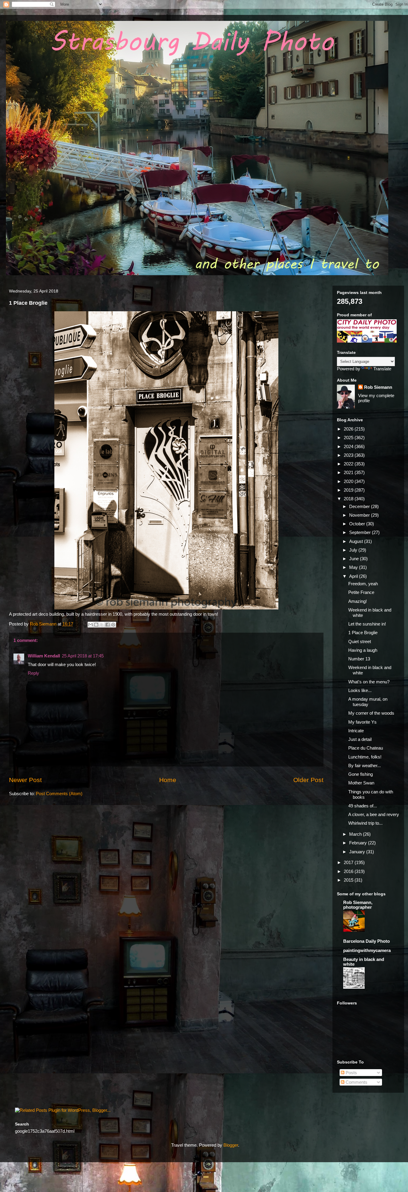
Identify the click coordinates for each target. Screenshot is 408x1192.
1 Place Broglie (363, 632)
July (353, 549)
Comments (355, 1082)
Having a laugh (362, 650)
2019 (349, 490)
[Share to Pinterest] (113, 625)
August (356, 541)
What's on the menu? (368, 681)
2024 (349, 446)
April (354, 576)
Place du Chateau (365, 747)
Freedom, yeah (363, 583)
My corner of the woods (371, 713)
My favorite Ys (362, 722)
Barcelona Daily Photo (366, 941)
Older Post (308, 779)
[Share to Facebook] (108, 625)
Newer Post (25, 779)
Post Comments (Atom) (59, 793)
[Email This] (90, 625)
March (356, 834)
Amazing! (357, 601)
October (357, 523)
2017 (349, 862)
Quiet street (359, 641)
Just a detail (360, 739)
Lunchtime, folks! (364, 756)
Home (167, 779)
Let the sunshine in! (367, 623)
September (360, 532)
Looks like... (360, 690)
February (358, 842)
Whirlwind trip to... (365, 823)
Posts (350, 1072)
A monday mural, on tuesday (367, 701)
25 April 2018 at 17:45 (83, 655)
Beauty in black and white (363, 962)
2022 (349, 463)
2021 (349, 472)
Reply (33, 673)
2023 (349, 455)
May (354, 567)
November (360, 515)
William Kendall (44, 655)
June (354, 558)
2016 (349, 871)
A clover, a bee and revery (373, 814)
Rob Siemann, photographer (357, 905)
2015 (349, 880)
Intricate (356, 730)
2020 (349, 481)
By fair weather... (364, 765)
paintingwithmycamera (367, 950)
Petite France (361, 592)
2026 (349, 428)
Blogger (230, 1145)
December (360, 506)
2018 (349, 498)
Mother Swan (361, 782)
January (357, 851)
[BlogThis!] (96, 625)
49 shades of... (362, 805)
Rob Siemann (378, 387)
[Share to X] (102, 625)
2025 (349, 437)
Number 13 (359, 658)
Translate (382, 368)
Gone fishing (360, 774)
